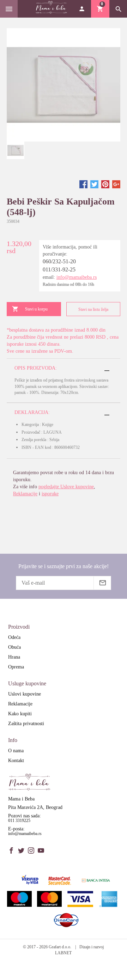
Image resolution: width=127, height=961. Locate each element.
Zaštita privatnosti (26, 723)
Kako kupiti (20, 713)
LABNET (63, 952)
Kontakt (16, 760)
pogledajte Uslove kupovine (66, 486)
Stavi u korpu (36, 309)
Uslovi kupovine (24, 694)
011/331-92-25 (59, 269)
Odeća (14, 637)
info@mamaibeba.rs (76, 277)
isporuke (50, 493)
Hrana (14, 657)
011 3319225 (19, 820)
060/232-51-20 (59, 261)
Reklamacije (25, 493)
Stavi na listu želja (93, 309)
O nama (16, 750)
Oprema (16, 667)
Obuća (14, 647)
